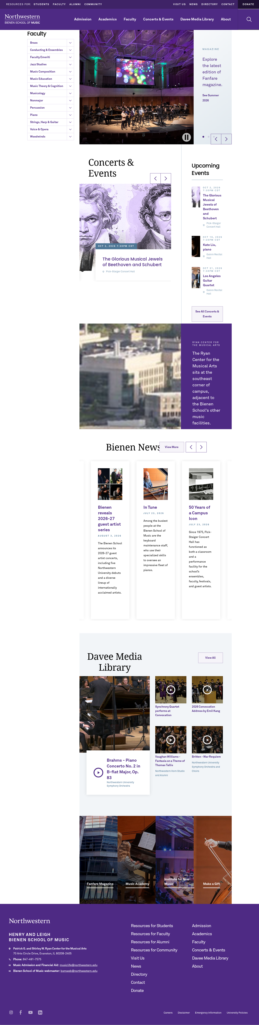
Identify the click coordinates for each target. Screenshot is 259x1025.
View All (210, 657)
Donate (248, 4)
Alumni (75, 4)
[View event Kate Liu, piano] (196, 246)
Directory (209, 4)
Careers (168, 1013)
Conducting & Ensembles (46, 50)
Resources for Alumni (150, 942)
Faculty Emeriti (40, 57)
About (226, 19)
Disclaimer (184, 1013)
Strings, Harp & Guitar (44, 122)
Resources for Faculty (150, 934)
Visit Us (179, 4)
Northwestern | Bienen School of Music (22, 19)
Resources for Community (154, 950)
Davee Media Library (197, 19)
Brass (34, 42)
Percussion (37, 107)
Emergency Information (208, 1013)
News (193, 4)
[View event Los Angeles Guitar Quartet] (196, 277)
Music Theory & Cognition (46, 86)
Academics (107, 19)
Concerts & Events (158, 19)
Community (93, 4)
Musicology (37, 93)
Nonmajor (36, 100)
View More (171, 447)
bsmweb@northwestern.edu (79, 971)
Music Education (41, 78)
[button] (203, 137)
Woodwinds (37, 136)
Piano (34, 115)
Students (41, 4)
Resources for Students (152, 926)
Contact (228, 4)
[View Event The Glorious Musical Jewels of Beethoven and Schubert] (125, 228)
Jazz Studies (38, 64)
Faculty (59, 4)
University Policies (237, 1013)
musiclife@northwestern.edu (78, 965)
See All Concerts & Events (207, 314)
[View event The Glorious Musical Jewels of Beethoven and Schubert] (196, 197)
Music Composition (42, 71)
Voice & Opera (39, 129)
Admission (82, 19)
